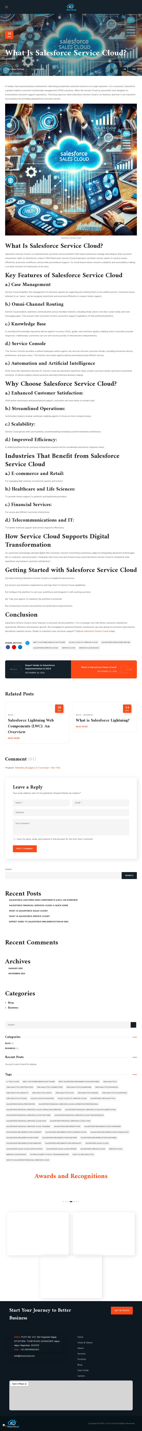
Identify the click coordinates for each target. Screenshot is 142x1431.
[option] (37, 725)
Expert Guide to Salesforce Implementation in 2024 (38, 921)
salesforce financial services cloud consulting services (33, 1110)
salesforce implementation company (23, 1132)
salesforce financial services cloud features (28, 1115)
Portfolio (81, 1359)
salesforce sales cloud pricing (61, 1149)
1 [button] (63, 1201)
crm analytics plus (64, 1093)
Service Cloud (68, 648)
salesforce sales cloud (97, 1143)
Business (88, 715)
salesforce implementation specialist (63, 1143)
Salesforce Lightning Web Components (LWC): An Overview (31, 726)
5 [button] (74, 1201)
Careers (81, 1375)
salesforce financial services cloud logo (70, 1121)
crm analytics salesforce (114, 1093)
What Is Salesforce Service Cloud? (29, 916)
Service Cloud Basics (89, 648)
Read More (14, 738)
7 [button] (78, 1201)
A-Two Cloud (12, 1082)
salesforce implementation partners (98, 1138)
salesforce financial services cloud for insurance (79, 1115)
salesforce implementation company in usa (66, 1132)
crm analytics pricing (88, 1093)
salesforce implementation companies (102, 1126)
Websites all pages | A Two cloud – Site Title (37, 767)
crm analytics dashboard (78, 1087)
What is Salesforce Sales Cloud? (28, 911)
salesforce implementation (67, 1126)
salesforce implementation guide (22, 1138)
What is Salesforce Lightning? (102, 720)
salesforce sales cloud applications (24, 1149)
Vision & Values (84, 1342)
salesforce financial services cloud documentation (90, 1110)
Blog (8, 45)
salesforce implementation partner (59, 1138)
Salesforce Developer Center (116, 642)
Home (80, 1337)
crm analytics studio (16, 1098)
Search (8, 869)
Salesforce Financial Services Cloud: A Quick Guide (38, 905)
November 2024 (16, 973)
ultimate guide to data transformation (49, 1154)
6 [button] (76, 1201)
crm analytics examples (106, 1087)
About (80, 1348)
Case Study (83, 1370)
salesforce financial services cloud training (28, 1126)
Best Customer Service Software (49, 642)
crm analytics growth (17, 1093)
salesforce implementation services (23, 1143)
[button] (136, 7)
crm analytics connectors (50, 1087)
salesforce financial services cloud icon (26, 1121)
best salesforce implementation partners (79, 1082)
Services (81, 1353)
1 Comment (37, 69)
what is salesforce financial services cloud (27, 1160)
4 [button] (71, 1201)
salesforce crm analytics (102, 1098)
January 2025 (15, 968)
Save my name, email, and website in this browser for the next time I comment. (55, 839)
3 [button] (67, 1201)
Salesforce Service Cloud (96, 631)
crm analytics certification (19, 1087)
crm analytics (110, 1082)
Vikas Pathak (17, 69)
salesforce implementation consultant (109, 1132)
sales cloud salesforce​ (42, 1098)
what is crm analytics (83, 1154)
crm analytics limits (42, 1093)
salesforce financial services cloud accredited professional (68, 1104)
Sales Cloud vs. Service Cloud (83, 642)
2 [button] (65, 1201)
